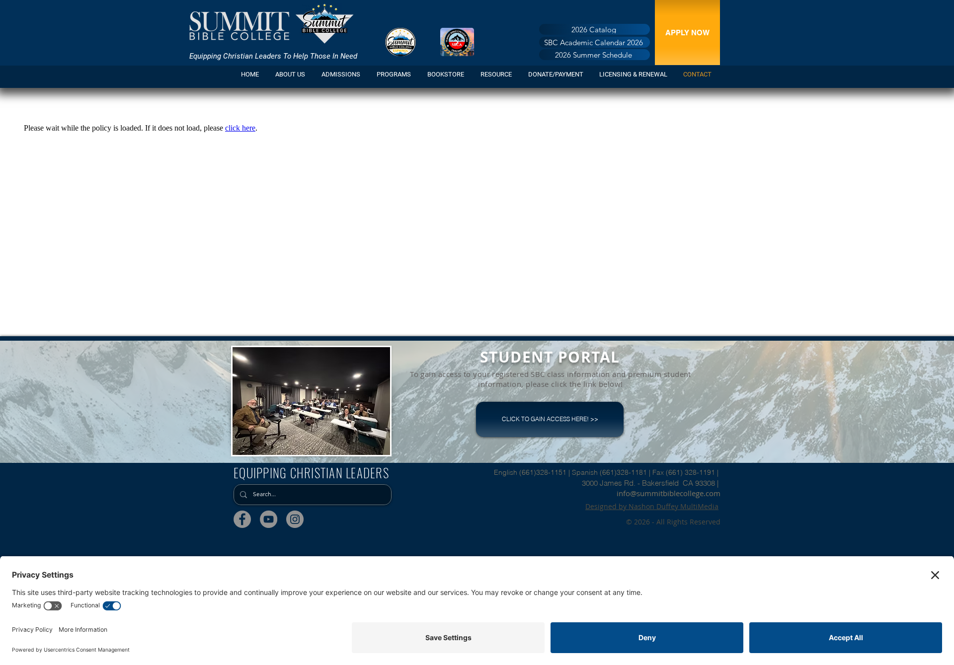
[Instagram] (295, 519)
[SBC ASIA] (457, 42)
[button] (341, 74)
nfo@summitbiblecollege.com (669, 493)
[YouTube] (268, 519)
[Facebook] (242, 519)
